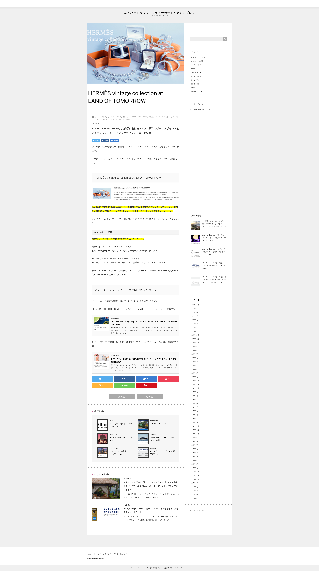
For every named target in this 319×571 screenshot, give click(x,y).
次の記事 (150, 397)
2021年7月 (194, 308)
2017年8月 (194, 487)
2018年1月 (194, 468)
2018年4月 (194, 456)
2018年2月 (194, 464)
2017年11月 (195, 475)
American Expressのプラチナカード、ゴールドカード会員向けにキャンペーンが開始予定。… (214, 237)
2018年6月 (194, 449)
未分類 (193, 88)
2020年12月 (195, 335)
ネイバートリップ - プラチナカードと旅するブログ (159, 12)
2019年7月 (194, 399)
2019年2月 (194, 418)
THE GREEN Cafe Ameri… (160, 424)
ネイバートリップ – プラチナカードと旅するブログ (157, 568)
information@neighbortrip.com (200, 109)
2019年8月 (194, 396)
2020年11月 (195, 339)
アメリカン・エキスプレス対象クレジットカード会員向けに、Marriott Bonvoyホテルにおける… (214, 265)
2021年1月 (194, 331)
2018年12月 (195, 426)
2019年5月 (194, 407)
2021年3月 (194, 324)
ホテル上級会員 (196, 76)
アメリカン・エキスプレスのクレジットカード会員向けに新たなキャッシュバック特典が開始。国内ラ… (214, 279)
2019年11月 (195, 384)
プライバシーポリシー (197, 510)
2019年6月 (194, 403)
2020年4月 (194, 365)
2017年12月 (195, 472)
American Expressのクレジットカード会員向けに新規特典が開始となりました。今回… (214, 251)
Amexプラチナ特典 (197, 61)
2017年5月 (194, 498)
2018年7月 (194, 445)
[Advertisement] (208, 165)
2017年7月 (194, 491)
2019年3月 (194, 415)
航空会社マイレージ (197, 91)
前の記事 (122, 397)
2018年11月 (195, 430)
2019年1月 (194, 422)
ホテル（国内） (196, 80)
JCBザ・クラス (196, 65)
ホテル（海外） (196, 84)
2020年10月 (195, 343)
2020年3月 (194, 369)
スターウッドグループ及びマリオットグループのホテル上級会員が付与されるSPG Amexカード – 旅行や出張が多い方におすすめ (151, 486)
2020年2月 (194, 373)
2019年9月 (194, 392)
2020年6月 (194, 358)
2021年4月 (194, 320)
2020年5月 (194, 362)
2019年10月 (195, 388)
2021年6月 (194, 312)
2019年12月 (195, 380)
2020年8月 (194, 350)
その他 (193, 69)
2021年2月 (194, 327)
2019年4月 (194, 411)
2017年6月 (194, 494)
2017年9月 (194, 483)
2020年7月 (194, 354)
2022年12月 (195, 305)
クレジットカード (197, 72)
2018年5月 (194, 453)
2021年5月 (194, 316)
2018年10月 (195, 434)
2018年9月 (194, 437)
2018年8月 (194, 441)
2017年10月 (195, 479)
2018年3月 (194, 460)
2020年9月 (194, 346)
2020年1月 (194, 377)
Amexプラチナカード (198, 57)
